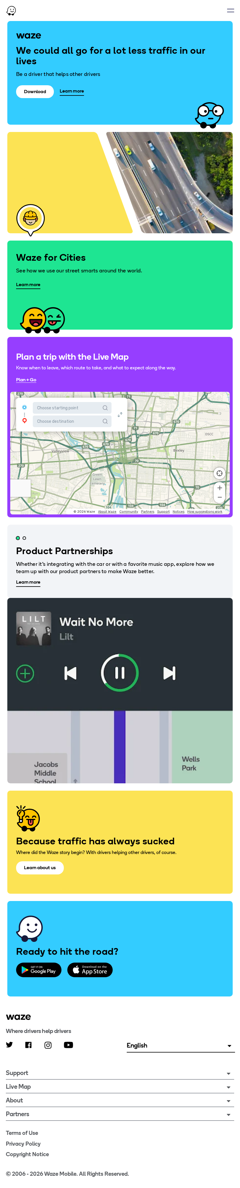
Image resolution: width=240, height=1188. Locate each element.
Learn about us (40, 867)
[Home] (11, 10)
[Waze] (18, 1017)
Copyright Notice (27, 1154)
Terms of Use (22, 1133)
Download (35, 91)
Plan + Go (26, 379)
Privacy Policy (23, 1143)
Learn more (72, 91)
